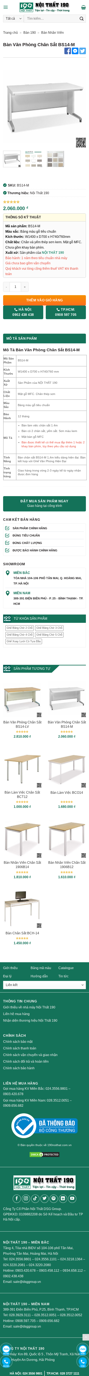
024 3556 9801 (32, 1373)
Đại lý (7, 976)
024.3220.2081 (14, 1265)
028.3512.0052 (71, 1315)
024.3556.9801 (57, 1088)
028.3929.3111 (20, 1315)
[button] (5, 7)
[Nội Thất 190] (44, 7)
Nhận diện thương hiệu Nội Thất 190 (30, 1020)
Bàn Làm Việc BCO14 (67, 792)
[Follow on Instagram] (26, 1198)
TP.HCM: (66, 312)
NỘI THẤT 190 (53, 252)
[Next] (79, 106)
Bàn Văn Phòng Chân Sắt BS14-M (67, 724)
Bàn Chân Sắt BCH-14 (22, 933)
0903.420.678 (13, 1094)
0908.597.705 (25, 1321)
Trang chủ (10, 32)
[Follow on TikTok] (35, 1198)
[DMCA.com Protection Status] (44, 1154)
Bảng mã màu (41, 968)
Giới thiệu (10, 968)
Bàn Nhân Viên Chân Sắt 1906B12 (66, 865)
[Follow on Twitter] (44, 1198)
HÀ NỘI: (23, 312)
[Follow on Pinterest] (53, 1198)
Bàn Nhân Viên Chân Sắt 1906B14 (22, 865)
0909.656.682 (13, 1105)
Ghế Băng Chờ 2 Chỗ (19, 627)
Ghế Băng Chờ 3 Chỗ (49, 627)
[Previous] (10, 106)
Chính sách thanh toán (19, 1048)
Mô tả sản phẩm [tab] (21, 338)
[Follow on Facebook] (17, 1198)
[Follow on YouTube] (72, 1198)
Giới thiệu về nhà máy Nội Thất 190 (29, 1007)
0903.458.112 (49, 1270)
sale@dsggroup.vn (27, 1281)
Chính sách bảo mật (17, 1041)
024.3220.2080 (40, 1265)
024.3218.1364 (71, 1259)
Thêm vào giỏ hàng (44, 300)
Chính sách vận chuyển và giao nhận (30, 1055)
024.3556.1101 (46, 1259)
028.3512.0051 (58, 1100)
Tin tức (63, 976)
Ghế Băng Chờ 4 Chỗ (19, 634)
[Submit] (82, 18)
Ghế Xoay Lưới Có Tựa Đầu (24, 641)
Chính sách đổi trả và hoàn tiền (26, 1061)
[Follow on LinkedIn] (63, 1198)
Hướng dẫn (39, 976)
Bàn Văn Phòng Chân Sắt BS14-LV (22, 724)
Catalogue (66, 968)
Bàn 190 (29, 32)
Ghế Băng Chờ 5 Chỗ (49, 634)
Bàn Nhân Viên (52, 32)
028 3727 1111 (69, 1373)
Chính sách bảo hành (19, 1068)
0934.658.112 (73, 1270)
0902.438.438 (13, 1276)
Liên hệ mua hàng (16, 1014)
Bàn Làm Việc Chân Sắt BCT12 (22, 795)
